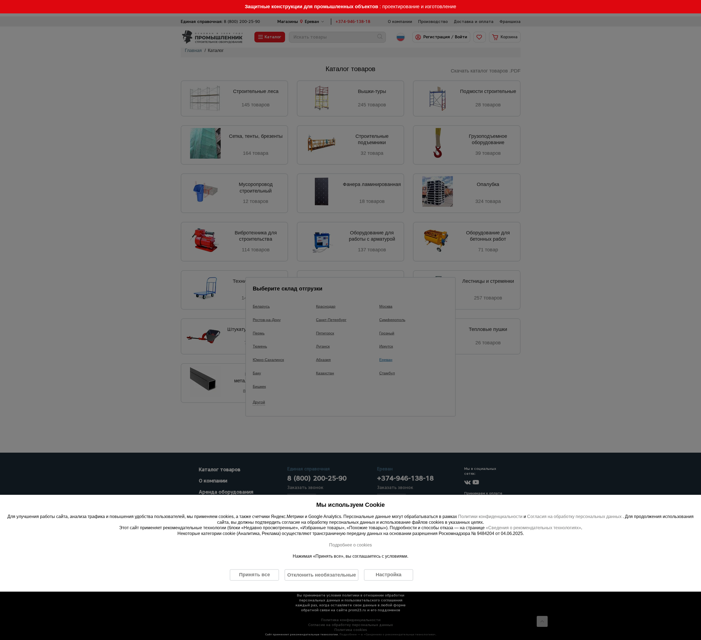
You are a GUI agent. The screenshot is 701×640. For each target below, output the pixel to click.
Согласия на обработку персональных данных (575, 516)
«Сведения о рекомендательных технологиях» (533, 528)
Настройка (388, 574)
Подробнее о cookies (350, 545)
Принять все (254, 574)
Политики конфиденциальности (490, 516)
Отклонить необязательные (321, 575)
